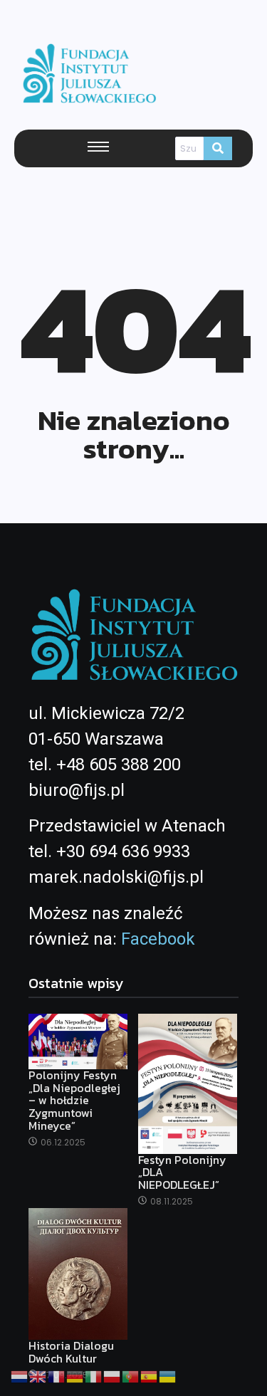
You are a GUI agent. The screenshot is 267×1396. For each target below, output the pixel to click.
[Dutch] (20, 1375)
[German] (75, 1375)
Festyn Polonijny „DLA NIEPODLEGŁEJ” (182, 1173)
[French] (57, 1375)
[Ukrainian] (168, 1375)
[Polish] (112, 1375)
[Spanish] (149, 1375)
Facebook (158, 939)
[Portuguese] (131, 1375)
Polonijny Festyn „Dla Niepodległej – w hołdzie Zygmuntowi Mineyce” (74, 1100)
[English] (38, 1375)
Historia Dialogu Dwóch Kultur (71, 1352)
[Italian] (94, 1375)
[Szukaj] (218, 149)
